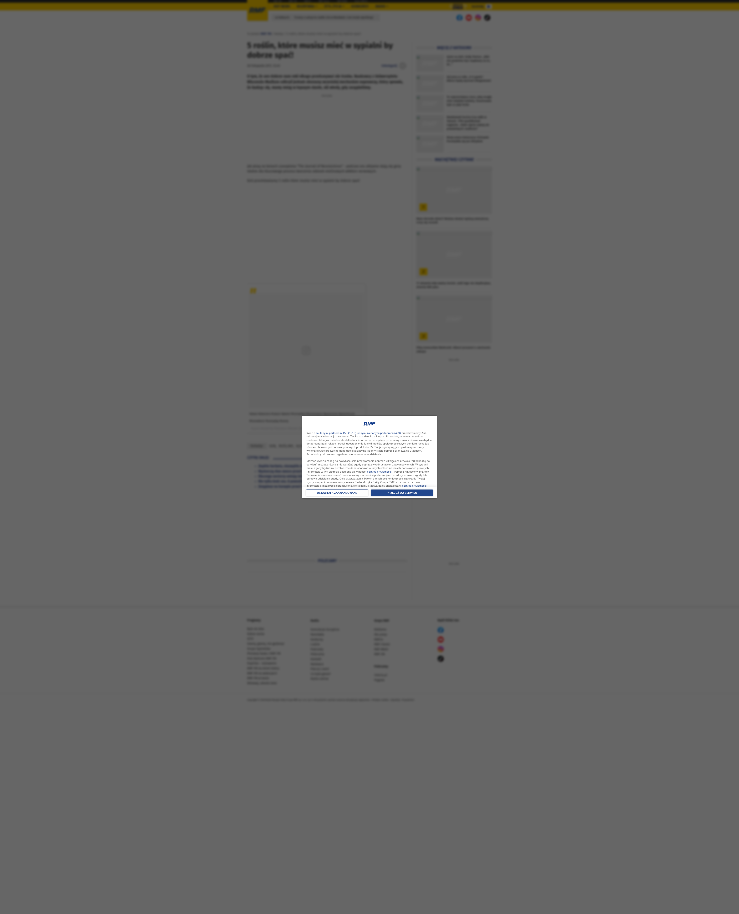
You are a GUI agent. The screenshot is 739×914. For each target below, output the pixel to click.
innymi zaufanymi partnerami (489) (379, 432)
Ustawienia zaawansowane (337, 492)
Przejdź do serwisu (402, 492)
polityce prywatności (379, 471)
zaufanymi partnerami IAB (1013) (336, 432)
